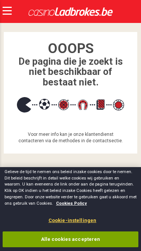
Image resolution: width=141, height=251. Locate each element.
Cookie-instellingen (72, 220)
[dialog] (70, 209)
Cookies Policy (71, 203)
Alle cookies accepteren (70, 239)
